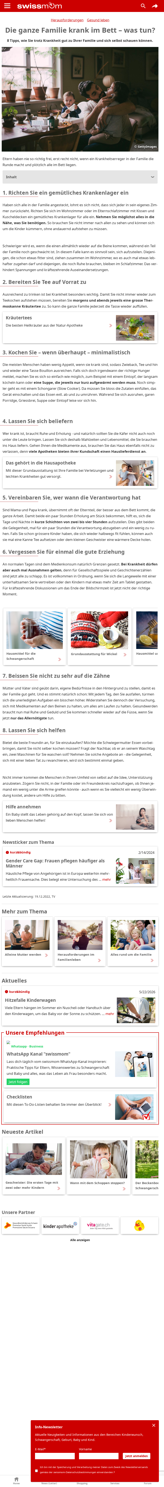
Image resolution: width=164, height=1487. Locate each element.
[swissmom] (74, 5)
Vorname (85, 1449)
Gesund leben (98, 20)
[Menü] (7, 6)
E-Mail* (40, 1449)
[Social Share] (155, 6)
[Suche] (143, 6)
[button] (16, 1481)
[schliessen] (154, 1425)
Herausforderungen (67, 20)
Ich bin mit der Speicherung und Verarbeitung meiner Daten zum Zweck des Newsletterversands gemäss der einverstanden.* (94, 1469)
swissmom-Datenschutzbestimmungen (74, 1472)
